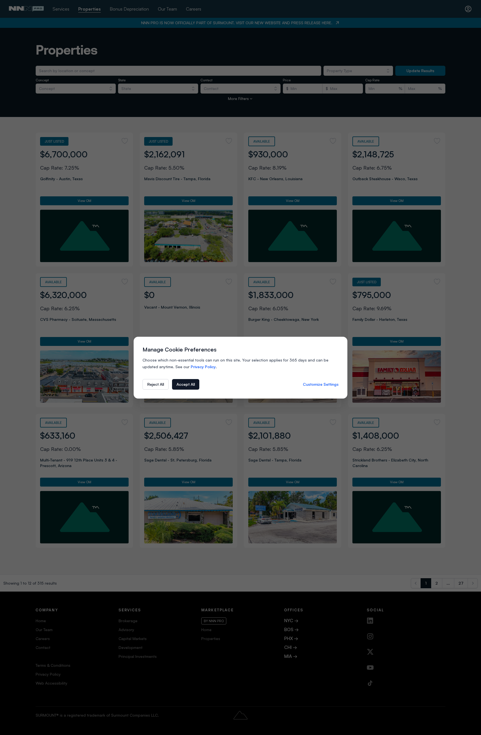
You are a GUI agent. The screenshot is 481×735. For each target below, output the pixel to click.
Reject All (155, 384)
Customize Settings (320, 384)
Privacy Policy (203, 366)
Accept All (185, 384)
